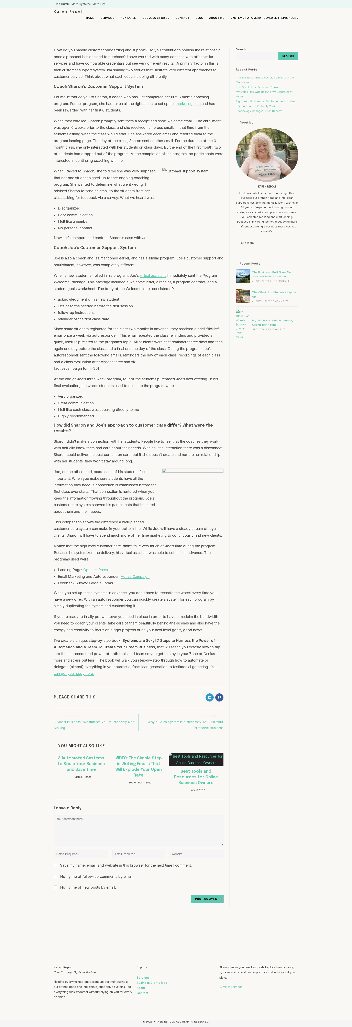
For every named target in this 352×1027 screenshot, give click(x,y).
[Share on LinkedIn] (210, 697)
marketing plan (188, 103)
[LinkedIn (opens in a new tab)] (296, 4)
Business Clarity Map (152, 982)
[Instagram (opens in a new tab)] (292, 4)
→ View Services (230, 986)
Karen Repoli (69, 11)
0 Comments (281, 281)
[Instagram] (243, 251)
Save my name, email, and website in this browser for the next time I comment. (126, 865)
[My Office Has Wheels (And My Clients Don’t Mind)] (243, 324)
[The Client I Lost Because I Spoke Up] (243, 296)
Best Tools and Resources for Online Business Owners (196, 777)
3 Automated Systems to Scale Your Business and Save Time (81, 764)
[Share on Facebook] (219, 697)
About (141, 987)
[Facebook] (238, 251)
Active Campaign (135, 576)
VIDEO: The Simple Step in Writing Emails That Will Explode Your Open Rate (138, 767)
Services (143, 977)
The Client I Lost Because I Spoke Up (259, 87)
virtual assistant (153, 275)
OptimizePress (95, 570)
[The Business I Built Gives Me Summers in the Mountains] (243, 276)
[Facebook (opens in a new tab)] (287, 4)
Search (241, 49)
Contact (142, 993)
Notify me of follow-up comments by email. (96, 876)
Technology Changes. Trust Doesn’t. (259, 111)
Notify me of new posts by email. (88, 887)
